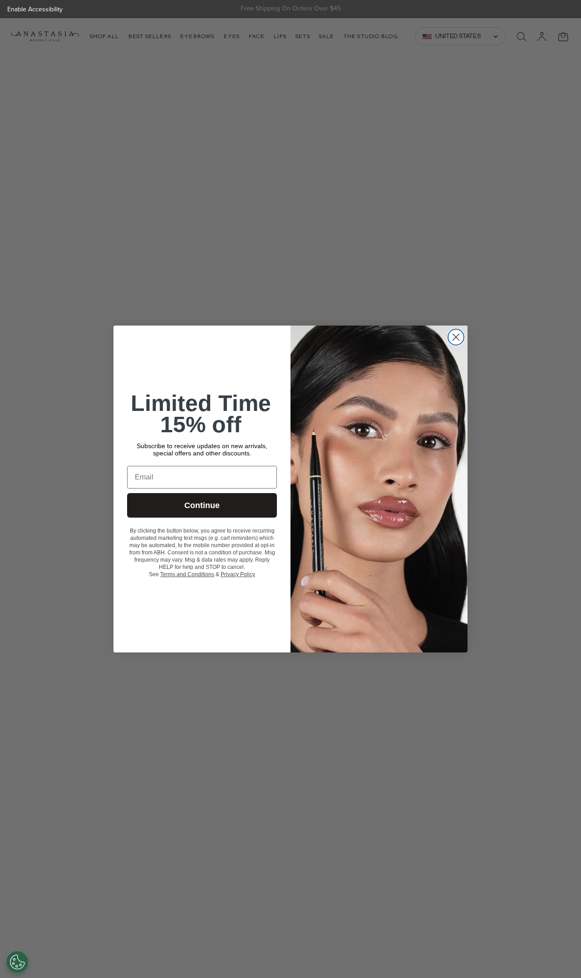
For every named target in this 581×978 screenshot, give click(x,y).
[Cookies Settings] (17, 962)
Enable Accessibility (35, 9)
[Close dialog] (456, 337)
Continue (202, 505)
